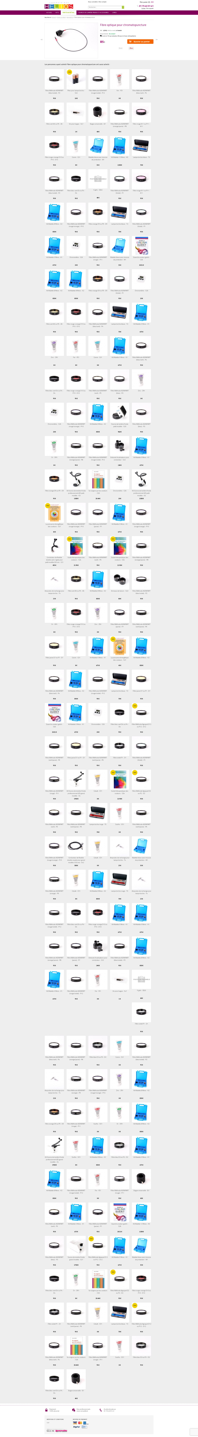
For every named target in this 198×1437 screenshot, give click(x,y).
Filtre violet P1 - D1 (119, 757)
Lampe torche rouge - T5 (97, 824)
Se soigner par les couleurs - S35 (98, 491)
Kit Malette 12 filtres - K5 (119, 157)
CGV (48, 1422)
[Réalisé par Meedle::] (59, 1430)
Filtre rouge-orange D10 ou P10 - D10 (54, 158)
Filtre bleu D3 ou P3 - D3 (98, 1057)
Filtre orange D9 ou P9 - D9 (98, 224)
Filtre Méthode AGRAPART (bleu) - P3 (120, 391)
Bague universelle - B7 (98, 124)
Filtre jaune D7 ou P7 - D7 (54, 657)
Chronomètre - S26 (76, 257)
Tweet (120, 48)
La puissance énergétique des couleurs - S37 (54, 525)
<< (41, 39)
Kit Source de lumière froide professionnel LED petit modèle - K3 (76, 493)
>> (156, 39)
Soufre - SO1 (119, 824)
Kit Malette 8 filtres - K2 (54, 224)
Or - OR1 (54, 457)
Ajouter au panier (142, 41)
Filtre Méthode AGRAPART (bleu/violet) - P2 (54, 91)
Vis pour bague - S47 (76, 124)
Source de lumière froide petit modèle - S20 (119, 425)
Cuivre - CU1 (76, 157)
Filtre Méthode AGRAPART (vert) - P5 (98, 391)
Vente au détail (69, 13)
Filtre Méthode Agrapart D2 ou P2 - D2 (141, 792)
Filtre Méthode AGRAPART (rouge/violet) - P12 (98, 91)
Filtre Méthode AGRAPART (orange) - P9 (54, 892)
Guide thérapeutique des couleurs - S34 (76, 558)
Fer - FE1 (120, 90)
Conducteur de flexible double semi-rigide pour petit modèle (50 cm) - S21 (54, 559)
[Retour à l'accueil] (66, 5)
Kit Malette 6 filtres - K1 (54, 257)
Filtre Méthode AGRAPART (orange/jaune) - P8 (120, 125)
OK (123, 7)
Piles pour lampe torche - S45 (76, 91)
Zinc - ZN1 (54, 357)
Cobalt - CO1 (98, 791)
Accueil (49, 13)
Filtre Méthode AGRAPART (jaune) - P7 (98, 525)
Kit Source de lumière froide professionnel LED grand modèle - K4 (76, 793)
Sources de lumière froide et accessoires (93, 13)
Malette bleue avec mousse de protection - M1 (98, 158)
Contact (143, 8)
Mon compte (102, 2)
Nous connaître (93, 2)
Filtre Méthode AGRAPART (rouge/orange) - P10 (76, 225)
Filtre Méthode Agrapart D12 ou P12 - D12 (141, 725)
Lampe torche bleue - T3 (141, 157)
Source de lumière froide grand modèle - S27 (76, 1258)
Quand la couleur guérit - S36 (141, 258)
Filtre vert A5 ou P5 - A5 (54, 124)
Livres (114, 13)
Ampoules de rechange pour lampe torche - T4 (54, 592)
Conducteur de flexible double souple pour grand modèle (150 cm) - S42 (76, 860)
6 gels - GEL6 (98, 190)
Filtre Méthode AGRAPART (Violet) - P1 (120, 191)
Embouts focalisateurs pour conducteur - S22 (119, 458)
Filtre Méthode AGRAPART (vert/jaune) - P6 (141, 625)
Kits (57, 13)
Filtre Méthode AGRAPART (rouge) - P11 (98, 258)
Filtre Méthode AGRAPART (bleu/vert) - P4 (141, 91)
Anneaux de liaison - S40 (119, 591)
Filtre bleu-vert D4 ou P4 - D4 (76, 191)
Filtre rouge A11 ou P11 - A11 (141, 125)
